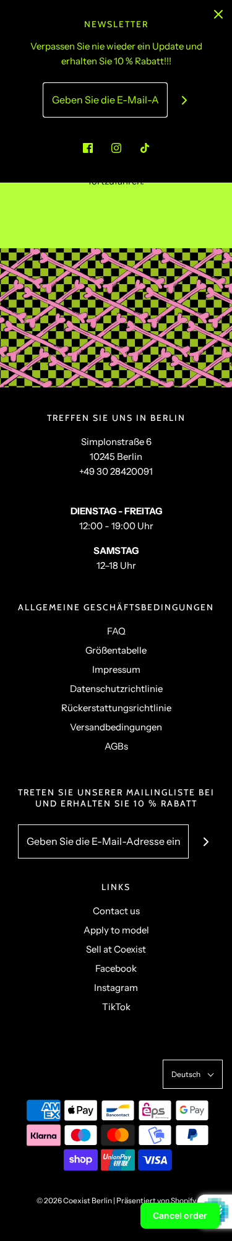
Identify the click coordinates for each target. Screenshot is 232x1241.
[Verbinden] (184, 100)
